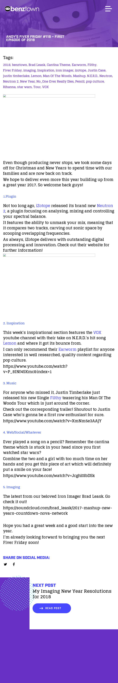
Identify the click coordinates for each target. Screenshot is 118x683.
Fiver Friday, (12, 70)
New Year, (27, 81)
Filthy (55, 397)
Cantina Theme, (59, 65)
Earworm (68, 349)
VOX (45, 87)
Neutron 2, (11, 81)
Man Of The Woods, (57, 76)
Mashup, (79, 76)
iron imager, (65, 70)
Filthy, (92, 65)
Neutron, (106, 76)
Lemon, (36, 76)
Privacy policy (59, 669)
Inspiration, (46, 70)
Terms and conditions (59, 677)
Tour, (37, 87)
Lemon (9, 343)
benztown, (20, 65)
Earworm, (79, 65)
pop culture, (95, 81)
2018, (7, 65)
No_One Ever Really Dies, (55, 81)
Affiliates (59, 653)
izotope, (81, 70)
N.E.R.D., (92, 76)
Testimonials (59, 661)
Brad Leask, (37, 65)
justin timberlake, (16, 76)
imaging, (29, 70)
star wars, (24, 87)
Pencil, (80, 81)
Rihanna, (9, 87)
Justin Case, (97, 70)
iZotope (43, 205)
